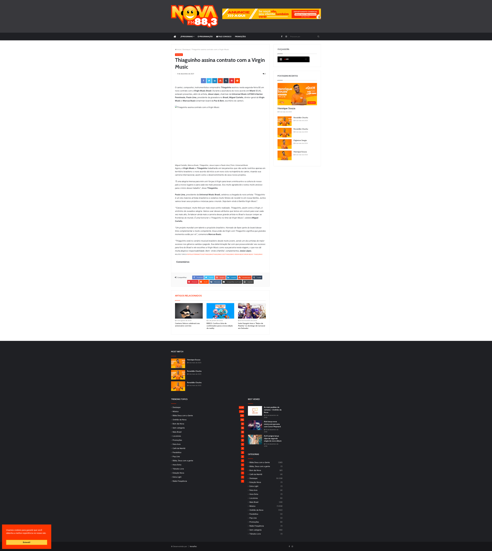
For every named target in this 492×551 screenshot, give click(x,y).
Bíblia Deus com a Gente (183, 415)
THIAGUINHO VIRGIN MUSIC (234, 254)
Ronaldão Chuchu (301, 117)
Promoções (240, 36)
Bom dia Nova (178, 424)
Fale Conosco (224, 36)
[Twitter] (209, 80)
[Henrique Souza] (285, 155)
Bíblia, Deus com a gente (183, 461)
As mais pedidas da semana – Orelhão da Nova (272, 409)
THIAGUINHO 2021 (219, 254)
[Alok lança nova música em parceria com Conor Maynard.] (255, 425)
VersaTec (193, 546)
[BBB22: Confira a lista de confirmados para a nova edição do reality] (220, 311)
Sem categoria (179, 428)
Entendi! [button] (26, 542)
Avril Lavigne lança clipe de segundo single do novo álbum (272, 438)
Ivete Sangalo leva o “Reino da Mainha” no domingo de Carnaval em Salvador (251, 325)
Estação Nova (178, 473)
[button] (6, 536)
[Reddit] (237, 80)
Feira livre (177, 444)
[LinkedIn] (214, 80)
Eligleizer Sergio (300, 140)
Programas (187, 36)
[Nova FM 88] (194, 16)
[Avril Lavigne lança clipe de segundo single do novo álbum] (255, 439)
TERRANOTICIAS (198, 254)
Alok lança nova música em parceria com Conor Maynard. (272, 424)
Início (179, 49)
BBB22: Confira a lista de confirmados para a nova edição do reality (220, 325)
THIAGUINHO (208, 254)
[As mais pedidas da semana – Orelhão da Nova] (255, 411)
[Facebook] (281, 36)
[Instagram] (286, 36)
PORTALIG (190, 254)
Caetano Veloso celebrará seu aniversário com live (187, 324)
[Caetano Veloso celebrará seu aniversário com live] (189, 311)
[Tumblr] (226, 80)
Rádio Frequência (180, 481)
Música (175, 411)
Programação (206, 36)
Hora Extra (177, 465)
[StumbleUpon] (220, 80)
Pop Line (176, 456)
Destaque (186, 49)
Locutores (177, 436)
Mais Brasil (177, 432)
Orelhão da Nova (179, 420)
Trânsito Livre (178, 469)
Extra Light (177, 477)
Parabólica (177, 452)
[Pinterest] (231, 80)
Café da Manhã (179, 448)
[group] (271, 14)
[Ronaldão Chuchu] (285, 121)
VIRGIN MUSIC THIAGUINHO (253, 254)
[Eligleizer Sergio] (285, 144)
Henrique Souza (286, 108)
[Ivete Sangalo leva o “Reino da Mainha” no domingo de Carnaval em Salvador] (252, 311)
